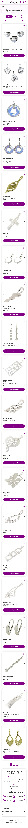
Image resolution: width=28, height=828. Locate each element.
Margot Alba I (7, 455)
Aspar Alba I (6, 233)
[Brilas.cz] (14, 2)
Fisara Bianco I (7, 713)
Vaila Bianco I (7, 566)
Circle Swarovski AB (9, 121)
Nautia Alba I (7, 602)
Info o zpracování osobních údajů (14, 822)
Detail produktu (14, 55)
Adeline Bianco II (8, 343)
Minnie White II (7, 639)
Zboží (9, 16)
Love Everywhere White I (8, 381)
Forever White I (7, 307)
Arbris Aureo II (7, 749)
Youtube (9, 800)
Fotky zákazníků (20, 779)
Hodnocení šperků (14, 786)
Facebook (20, 796)
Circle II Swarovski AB (8, 159)
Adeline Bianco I (8, 676)
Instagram (9, 796)
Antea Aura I (6, 196)
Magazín (18, 16)
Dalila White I (7, 492)
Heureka (8, 779)
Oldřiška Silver (7, 48)
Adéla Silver (6, 85)
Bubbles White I (7, 418)
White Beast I (7, 529)
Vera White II (7, 270)
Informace (9, 19)
